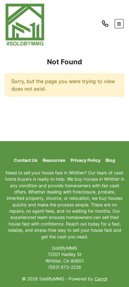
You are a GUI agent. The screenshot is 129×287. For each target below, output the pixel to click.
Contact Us (26, 160)
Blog (110, 160)
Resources (54, 160)
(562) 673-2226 (64, 267)
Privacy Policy (85, 160)
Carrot (101, 278)
